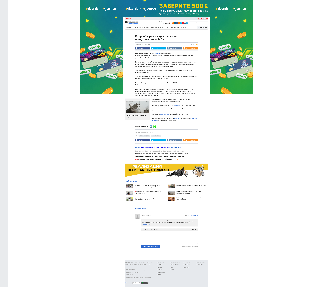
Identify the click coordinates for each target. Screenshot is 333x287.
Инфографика (173, 271)
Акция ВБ (183, 27)
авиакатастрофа (144, 135)
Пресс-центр (200, 264)
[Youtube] (183, 23)
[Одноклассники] (179, 23)
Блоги (171, 266)
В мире (159, 274)
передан (157, 54)
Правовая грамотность (189, 266)
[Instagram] (185, 23)
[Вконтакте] (175, 23)
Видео (172, 269)
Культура (161, 27)
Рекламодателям (203, 18)
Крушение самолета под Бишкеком (155, 147)
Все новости (129, 27)
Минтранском (156, 135)
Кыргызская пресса (175, 264)
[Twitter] (181, 23)
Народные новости (175, 262)
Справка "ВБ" (186, 267)
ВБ (149, 44)
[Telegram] (187, 23)
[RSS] (173, 23)
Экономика (145, 27)
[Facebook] (177, 23)
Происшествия (174, 27)
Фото (171, 267)
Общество (153, 27)
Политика (138, 27)
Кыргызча (128, 18)
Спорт (167, 27)
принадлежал (164, 114)
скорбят (177, 118)
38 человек (177, 106)
